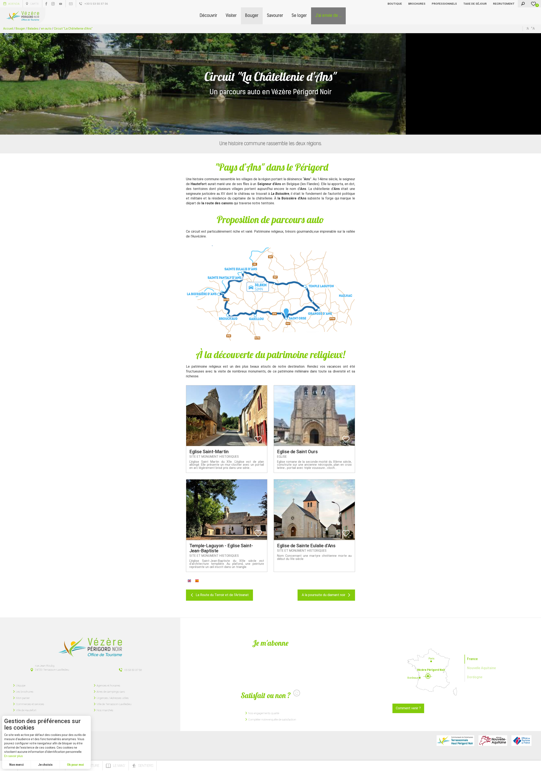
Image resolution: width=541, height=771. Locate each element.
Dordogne (474, 677)
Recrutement (504, 3)
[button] (208, 15)
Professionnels (444, 3)
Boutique (395, 3)
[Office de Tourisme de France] (521, 740)
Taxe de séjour (475, 3)
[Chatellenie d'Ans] (270, 293)
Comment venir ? (408, 708)
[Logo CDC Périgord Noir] (455, 740)
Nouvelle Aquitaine (481, 668)
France (472, 659)
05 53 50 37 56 (133, 669)
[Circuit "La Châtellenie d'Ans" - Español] (197, 581)
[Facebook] (46, 4)
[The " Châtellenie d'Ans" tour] (189, 581)
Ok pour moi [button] (75, 764)
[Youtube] (60, 4)
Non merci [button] (16, 764)
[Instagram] (53, 4)
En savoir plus (13, 756)
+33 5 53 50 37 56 (96, 3)
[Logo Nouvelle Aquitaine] (492, 740)
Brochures (416, 3)
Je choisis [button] (45, 764)
